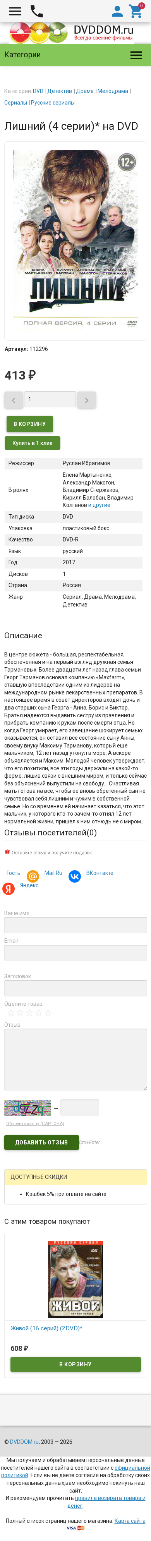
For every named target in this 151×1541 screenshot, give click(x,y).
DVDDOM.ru (24, 1442)
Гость (14, 873)
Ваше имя (16, 913)
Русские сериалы (53, 103)
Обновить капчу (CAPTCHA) (35, 1123)
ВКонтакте (99, 873)
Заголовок (17, 976)
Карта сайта (130, 1521)
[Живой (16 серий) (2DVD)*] (75, 1279)
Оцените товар (23, 1004)
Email (11, 941)
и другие (98, 505)
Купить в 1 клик (32, 443)
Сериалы (15, 103)
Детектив (59, 91)
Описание (23, 635)
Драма (85, 91)
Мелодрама (113, 91)
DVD (38, 91)
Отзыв (12, 1025)
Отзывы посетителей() (50, 832)
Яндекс (29, 885)
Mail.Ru (53, 873)
